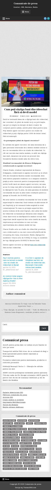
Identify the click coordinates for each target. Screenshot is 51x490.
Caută (5, 324)
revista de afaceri (22, 452)
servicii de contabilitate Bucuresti (14, 469)
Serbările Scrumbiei (9, 460)
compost (29, 423)
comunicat (15, 116)
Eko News (6, 446)
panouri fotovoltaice (27, 449)
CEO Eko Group (19, 423)
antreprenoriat (34, 420)
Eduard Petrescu (25, 443)
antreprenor (22, 420)
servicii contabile (29, 463)
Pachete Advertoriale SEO (13, 392)
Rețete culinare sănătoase (13, 407)
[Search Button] (48, 18)
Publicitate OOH (8, 452)
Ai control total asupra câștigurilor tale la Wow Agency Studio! (13, 278)
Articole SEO (8, 397)
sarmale (23, 454)
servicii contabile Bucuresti (12, 466)
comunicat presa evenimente (12, 426)
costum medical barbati (11, 440)
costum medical (27, 437)
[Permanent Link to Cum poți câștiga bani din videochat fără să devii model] (25, 92)
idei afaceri (15, 446)
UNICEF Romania (33, 469)
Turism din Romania (10, 405)
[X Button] (45, 18)
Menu (27, 12)
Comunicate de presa (25, 3)
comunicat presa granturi (37, 429)
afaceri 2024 (37, 116)
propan (38, 449)
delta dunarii (42, 440)
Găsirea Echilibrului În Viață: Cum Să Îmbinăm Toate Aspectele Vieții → (25, 305)
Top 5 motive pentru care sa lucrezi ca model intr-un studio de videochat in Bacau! (13, 261)
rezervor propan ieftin (11, 454)
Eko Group (37, 443)
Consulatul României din (11, 437)
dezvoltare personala (10, 443)
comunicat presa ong (10, 435)
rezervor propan (35, 452)
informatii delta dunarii (28, 446)
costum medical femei (29, 440)
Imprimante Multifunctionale (14, 402)
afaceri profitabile (9, 420)
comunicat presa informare (12, 432)
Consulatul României (26, 435)
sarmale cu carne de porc (37, 454)
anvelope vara (7, 423)
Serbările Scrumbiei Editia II (28, 460)
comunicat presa (40, 423)
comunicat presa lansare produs (35, 432)
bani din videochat (37, 245)
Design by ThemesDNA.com (25, 487)
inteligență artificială (10, 449)
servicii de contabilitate (32, 466)
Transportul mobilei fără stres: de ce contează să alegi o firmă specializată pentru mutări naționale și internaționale (25, 354)
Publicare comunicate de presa (15, 395)
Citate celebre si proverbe (13, 400)
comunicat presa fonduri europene (14, 429)
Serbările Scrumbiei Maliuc (12, 463)
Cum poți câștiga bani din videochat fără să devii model (25, 111)
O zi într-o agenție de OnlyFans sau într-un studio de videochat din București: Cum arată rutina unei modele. (35, 263)
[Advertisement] (25, 47)
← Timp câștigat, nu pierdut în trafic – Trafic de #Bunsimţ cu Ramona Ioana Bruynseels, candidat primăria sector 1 (25, 311)
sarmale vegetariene (27, 457)
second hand (40, 457)
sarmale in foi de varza (10, 457)
